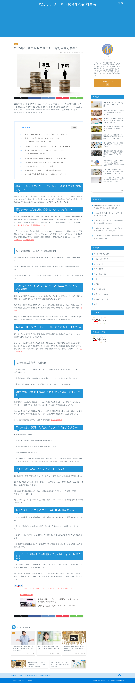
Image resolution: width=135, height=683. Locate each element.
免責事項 (30, 680)
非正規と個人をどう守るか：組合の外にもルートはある (45, 150)
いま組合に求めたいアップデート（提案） (40, 166)
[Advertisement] (67, 23)
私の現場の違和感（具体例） (36, 153)
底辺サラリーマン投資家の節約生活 (67, 4)
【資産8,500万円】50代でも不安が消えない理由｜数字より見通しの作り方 (109, 229)
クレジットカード (100, 264)
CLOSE (74, 127)
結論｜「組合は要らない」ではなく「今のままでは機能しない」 (48, 134)
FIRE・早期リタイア (101, 254)
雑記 (16, 44)
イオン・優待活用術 (101, 259)
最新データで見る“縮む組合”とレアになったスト (42, 138)
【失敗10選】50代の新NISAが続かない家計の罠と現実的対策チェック (108, 237)
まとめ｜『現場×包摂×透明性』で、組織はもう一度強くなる (46, 174)
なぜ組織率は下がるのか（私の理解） (39, 141)
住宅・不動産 (98, 269)
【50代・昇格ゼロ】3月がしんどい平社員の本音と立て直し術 (108, 214)
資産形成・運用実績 (101, 299)
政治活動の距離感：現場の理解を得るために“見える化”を (45, 158)
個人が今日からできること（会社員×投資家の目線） (43, 170)
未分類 (96, 284)
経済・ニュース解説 (101, 294)
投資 (95, 279)
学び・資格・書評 (100, 274)
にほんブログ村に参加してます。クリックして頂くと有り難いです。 (48, 588)
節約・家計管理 (99, 289)
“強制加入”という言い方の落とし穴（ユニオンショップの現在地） (48, 146)
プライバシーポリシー (19, 680)
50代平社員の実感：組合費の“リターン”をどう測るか (44, 162)
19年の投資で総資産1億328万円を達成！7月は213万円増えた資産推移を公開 (108, 207)
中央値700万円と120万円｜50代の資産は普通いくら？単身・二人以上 (108, 222)
